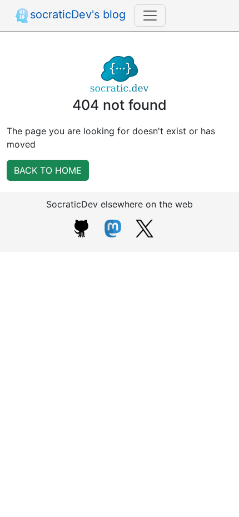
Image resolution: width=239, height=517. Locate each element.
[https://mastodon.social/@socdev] (113, 227)
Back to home (48, 170)
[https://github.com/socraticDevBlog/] (81, 227)
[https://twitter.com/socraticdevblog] (144, 227)
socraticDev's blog (78, 14)
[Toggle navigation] (150, 15)
